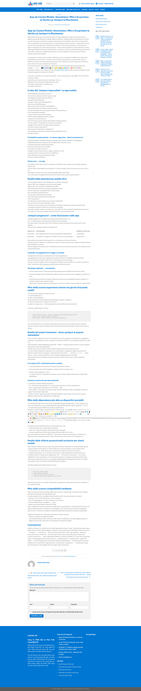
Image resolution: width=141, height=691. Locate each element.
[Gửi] (73, 3)
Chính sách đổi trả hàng (65, 675)
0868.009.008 (108, 3)
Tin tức (59, 14)
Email (52, 604)
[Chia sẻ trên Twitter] (56, 550)
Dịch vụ (91, 9)
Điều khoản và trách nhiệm (103, 21)
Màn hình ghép (60, 9)
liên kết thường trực (71, 556)
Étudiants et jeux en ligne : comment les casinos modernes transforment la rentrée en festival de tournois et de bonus (107, 41)
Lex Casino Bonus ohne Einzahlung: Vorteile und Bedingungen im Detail (106, 82)
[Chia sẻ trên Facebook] (53, 550)
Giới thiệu (39, 9)
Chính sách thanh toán (65, 670)
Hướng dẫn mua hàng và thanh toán (68, 672)
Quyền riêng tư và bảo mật (66, 664)
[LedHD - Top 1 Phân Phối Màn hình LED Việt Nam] (35, 3)
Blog (97, 9)
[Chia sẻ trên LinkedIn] (65, 550)
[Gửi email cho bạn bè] (59, 550)
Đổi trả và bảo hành (101, 24)
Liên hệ (102, 9)
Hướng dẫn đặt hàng (101, 18)
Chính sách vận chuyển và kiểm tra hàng (70, 667)
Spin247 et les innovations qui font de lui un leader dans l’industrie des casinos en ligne (107, 72)
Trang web (74, 604)
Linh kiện (84, 9)
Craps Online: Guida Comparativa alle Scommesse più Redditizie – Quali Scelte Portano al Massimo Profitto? (107, 53)
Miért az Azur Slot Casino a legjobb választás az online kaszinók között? (106, 63)
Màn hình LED (48, 9)
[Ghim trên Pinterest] (62, 550)
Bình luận (33, 590)
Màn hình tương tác (73, 9)
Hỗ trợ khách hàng (87, 3)
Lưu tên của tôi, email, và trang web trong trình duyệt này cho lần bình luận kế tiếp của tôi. (57, 612)
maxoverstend (66, 24)
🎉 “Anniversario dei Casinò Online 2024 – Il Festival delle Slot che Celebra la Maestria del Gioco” (43, 575)
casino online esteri (62, 70)
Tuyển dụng (99, 27)
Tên (31, 604)
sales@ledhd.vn (67, 657)
